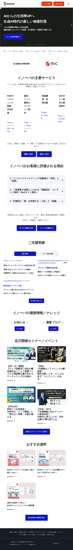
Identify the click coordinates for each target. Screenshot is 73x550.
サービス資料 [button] (46, 3)
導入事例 (30, 532)
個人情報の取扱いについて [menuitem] (15, 544)
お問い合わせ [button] (58, 3)
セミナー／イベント (41, 532)
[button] (1, 25)
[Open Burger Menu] (68, 3)
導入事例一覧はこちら (36, 300)
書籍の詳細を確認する (22, 36)
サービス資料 (41, 534)
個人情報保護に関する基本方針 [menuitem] (25, 542)
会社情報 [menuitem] (13, 542)
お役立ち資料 (52, 532)
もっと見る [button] (19, 328)
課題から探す (13, 532)
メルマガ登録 (22, 534)
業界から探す (23, 532)
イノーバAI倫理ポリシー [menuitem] (31, 544)
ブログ (60, 532)
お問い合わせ (50, 534)
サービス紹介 (32, 534)
